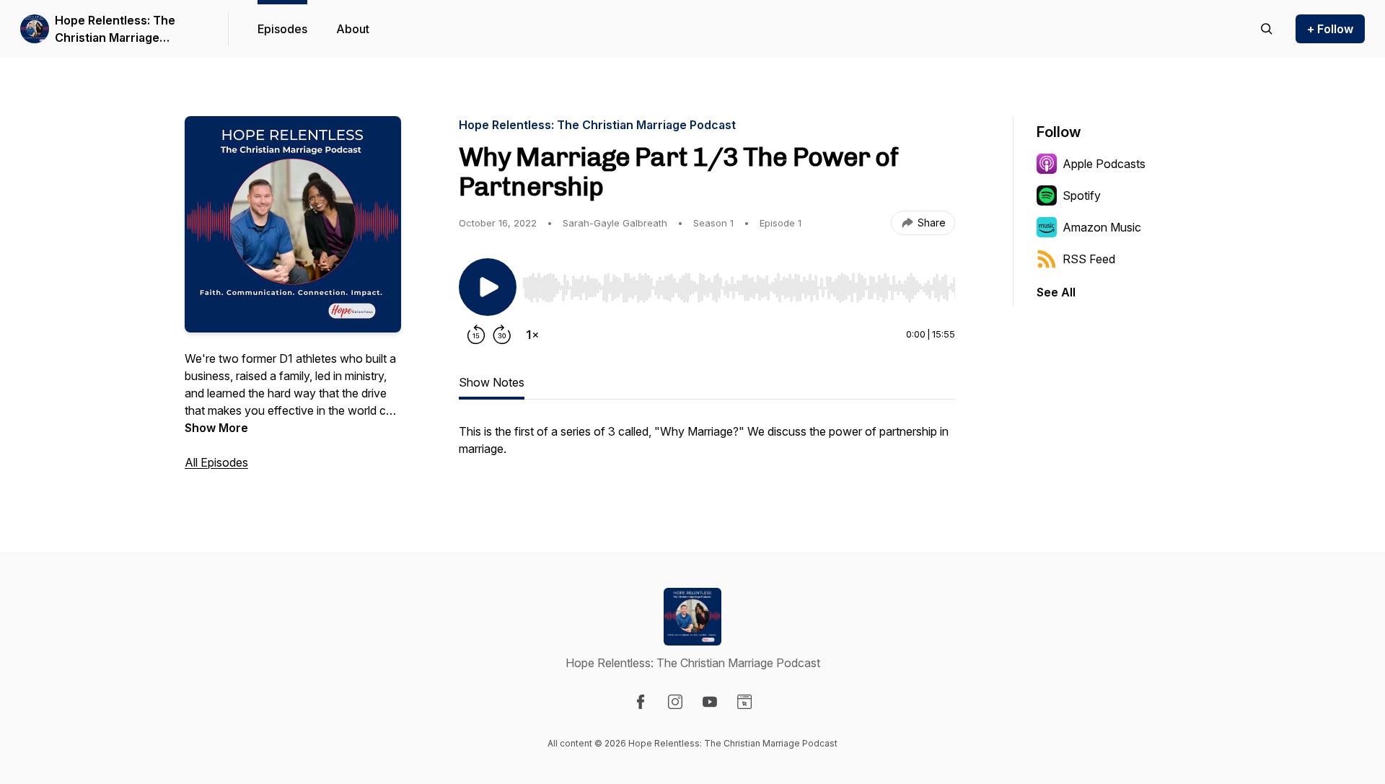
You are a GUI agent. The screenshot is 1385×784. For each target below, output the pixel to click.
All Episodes (216, 462)
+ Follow (1330, 29)
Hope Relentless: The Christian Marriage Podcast (115, 29)
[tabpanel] (707, 447)
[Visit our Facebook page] (640, 702)
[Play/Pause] (487, 287)
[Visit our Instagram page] (675, 702)
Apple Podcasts (1104, 164)
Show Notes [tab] (491, 382)
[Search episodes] (1266, 29)
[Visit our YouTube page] (710, 702)
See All (1056, 292)
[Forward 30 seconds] (502, 335)
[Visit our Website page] (744, 702)
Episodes (282, 29)
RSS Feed (1089, 259)
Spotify (1082, 195)
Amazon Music (1102, 227)
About (352, 29)
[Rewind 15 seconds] (476, 335)
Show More (216, 427)
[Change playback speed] (532, 335)
